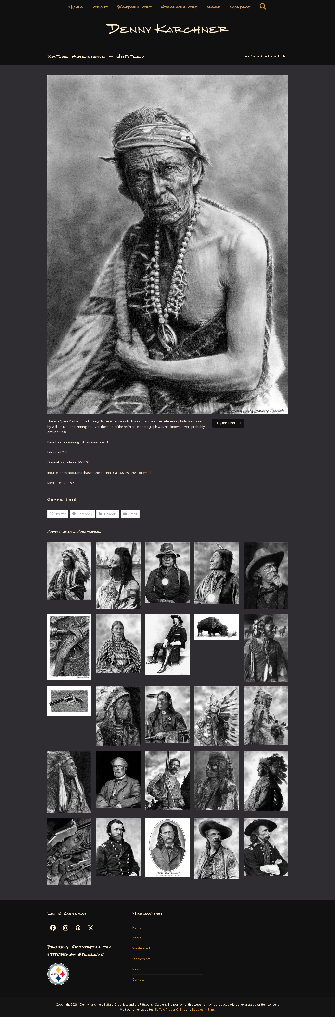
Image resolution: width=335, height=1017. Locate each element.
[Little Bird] (167, 714)
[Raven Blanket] (69, 782)
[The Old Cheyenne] (266, 715)
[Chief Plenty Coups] (118, 575)
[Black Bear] (69, 571)
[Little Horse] (216, 716)
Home (136, 927)
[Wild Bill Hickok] (167, 847)
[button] (263, 6)
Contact (138, 979)
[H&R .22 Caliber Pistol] (69, 701)
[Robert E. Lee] (118, 779)
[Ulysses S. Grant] (118, 847)
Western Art (141, 948)
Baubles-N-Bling (203, 1009)
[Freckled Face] (118, 643)
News (136, 969)
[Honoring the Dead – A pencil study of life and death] (216, 627)
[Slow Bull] (216, 780)
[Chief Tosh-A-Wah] (167, 572)
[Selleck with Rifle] (167, 780)
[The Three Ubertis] (69, 851)
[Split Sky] (266, 780)
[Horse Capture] (266, 647)
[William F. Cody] (216, 848)
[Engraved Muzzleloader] (69, 646)
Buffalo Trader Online (170, 1009)
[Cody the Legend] (266, 575)
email (147, 472)
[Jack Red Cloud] (118, 715)
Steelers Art (141, 959)
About (136, 938)
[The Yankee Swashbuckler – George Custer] (266, 847)
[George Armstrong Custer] (167, 644)
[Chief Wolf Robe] (216, 573)
